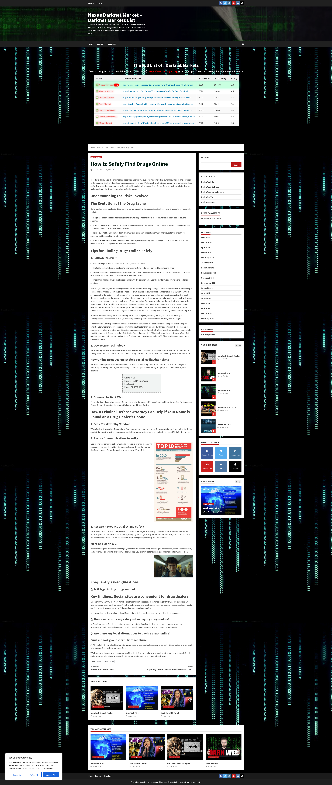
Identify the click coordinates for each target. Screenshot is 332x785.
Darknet (100, 44)
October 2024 (207, 278)
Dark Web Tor (207, 197)
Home (90, 44)
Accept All (50, 775)
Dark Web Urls (208, 391)
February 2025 (207, 257)
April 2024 (205, 308)
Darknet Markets (168, 782)
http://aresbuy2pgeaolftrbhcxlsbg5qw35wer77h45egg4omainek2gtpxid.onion (158, 104)
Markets (112, 44)
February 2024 (207, 318)
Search (205, 157)
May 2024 (205, 303)
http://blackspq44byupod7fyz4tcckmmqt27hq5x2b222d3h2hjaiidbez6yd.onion (159, 116)
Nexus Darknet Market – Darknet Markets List (115, 17)
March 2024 (206, 313)
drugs (99, 661)
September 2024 (208, 283)
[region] (33, 766)
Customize (17, 775)
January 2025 (207, 262)
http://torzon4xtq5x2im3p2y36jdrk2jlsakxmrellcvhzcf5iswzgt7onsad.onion (157, 97)
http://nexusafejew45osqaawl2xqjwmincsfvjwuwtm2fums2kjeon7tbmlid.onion (158, 85)
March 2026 (206, 242)
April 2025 (205, 247)
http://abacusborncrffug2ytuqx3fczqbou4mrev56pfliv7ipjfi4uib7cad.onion (156, 91)
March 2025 (206, 252)
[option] (221, 358)
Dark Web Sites (208, 202)
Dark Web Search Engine (107, 698)
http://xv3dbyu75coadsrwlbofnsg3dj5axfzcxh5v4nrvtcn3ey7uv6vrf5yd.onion (157, 110)
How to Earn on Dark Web (102, 668)
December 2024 (208, 267)
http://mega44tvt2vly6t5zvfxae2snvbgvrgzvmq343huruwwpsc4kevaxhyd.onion (158, 123)
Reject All (34, 775)
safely (111, 661)
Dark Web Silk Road (177, 698)
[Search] (243, 44)
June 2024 (205, 298)
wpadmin (95, 170)
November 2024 (208, 272)
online (105, 661)
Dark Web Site (142, 698)
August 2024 (206, 288)
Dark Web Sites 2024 (208, 374)
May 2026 (205, 237)
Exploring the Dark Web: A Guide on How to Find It (170, 668)
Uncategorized (96, 157)
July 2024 (205, 293)
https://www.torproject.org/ (164, 71)
